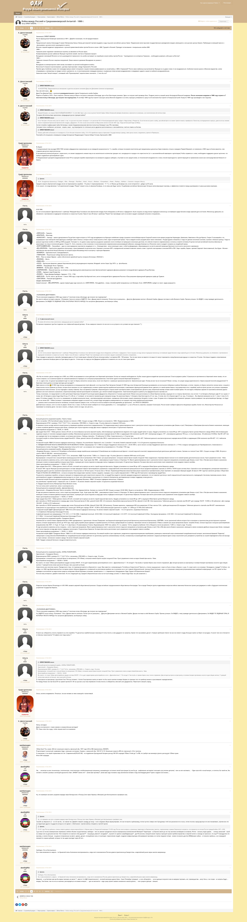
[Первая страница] (17, 28)
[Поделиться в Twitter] (19, 904)
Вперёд (47, 28)
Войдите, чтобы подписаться (208, 21)
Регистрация (227, 3)
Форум (18, 13)
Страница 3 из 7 (59, 28)
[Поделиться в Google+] (23, 904)
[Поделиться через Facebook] (16, 904)
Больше (227, 17)
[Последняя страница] (51, 28)
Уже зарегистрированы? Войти (209, 3)
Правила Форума (39, 13)
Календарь (27, 13)
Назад (21, 28)
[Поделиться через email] (26, 904)
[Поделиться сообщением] (230, 33)
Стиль (126, 915)
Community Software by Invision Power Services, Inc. (123, 919)
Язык (119, 915)
